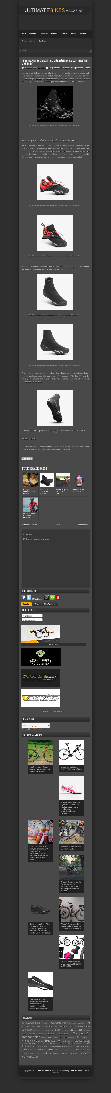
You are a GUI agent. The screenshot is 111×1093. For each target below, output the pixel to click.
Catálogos (43, 41)
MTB (24, 33)
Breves (66, 1026)
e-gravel (71, 1037)
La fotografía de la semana (69, 1044)
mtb (72, 68)
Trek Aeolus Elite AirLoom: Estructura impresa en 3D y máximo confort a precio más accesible (38, 1003)
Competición (81, 1033)
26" (23, 1023)
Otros (24, 41)
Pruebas (54, 33)
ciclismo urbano (36, 1034)
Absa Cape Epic (48, 1023)
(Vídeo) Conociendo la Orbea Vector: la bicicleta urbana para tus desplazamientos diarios (71, 886)
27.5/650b (31, 1023)
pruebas (76, 1049)
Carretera (32, 33)
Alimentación (82, 1023)
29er (39, 1023)
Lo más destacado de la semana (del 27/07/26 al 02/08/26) (71, 964)
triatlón (56, 1053)
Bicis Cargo (58, 1026)
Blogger (64, 711)
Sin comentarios (83, 68)
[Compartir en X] (28, 458)
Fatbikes (77, 1041)
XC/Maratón (30, 1056)
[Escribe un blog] (25, 458)
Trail (38, 1053)
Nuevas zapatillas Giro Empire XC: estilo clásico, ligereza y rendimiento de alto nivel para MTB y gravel (40, 928)
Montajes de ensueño (80, 1046)
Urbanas (83, 33)
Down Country (47, 1037)
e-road (85, 1037)
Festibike (86, 1041)
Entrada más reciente (29, 525)
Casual (87, 1026)
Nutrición (41, 1050)
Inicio (58, 525)
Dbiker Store (53, 644)
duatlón (56, 1037)
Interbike (51, 1044)
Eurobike (69, 1041)
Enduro (31, 1041)
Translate (42, 729)
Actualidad (71, 1023)
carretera (76, 1026)
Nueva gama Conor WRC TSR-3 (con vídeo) (71, 768)
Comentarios (29, 620)
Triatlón (73, 33)
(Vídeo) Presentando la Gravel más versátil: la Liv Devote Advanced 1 (71, 926)
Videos (32, 41)
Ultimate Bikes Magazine (47, 1070)
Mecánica (66, 1046)
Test (32, 1053)
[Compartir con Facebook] (31, 458)
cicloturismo (64, 1033)
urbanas (74, 1053)
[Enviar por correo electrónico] (22, 458)
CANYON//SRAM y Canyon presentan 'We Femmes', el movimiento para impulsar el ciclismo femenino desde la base (39, 853)
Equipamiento (54, 68)
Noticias (32, 1049)
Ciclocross (44, 33)
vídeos (85, 1053)
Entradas (28, 616)
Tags (37, 604)
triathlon (46, 1053)
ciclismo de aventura (41, 1030)
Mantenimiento (55, 1046)
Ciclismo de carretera (66, 1029)
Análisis (64, 33)
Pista (57, 1050)
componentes (31, 1037)
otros (50, 1049)
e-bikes (63, 1037)
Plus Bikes (66, 1050)
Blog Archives (50, 604)
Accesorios (60, 1023)
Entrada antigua (83, 525)
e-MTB (78, 1037)
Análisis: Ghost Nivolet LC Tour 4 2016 (71, 848)
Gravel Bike (65, 68)
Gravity (45, 1044)
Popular (26, 604)
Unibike (64, 1053)
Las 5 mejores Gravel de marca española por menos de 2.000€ (39, 769)
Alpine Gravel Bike (37, 1026)
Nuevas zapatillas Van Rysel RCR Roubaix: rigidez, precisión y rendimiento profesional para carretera (70, 808)
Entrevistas (40, 1041)
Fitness (24, 1044)
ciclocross (50, 1033)
